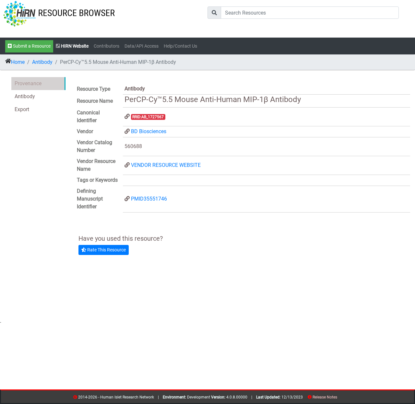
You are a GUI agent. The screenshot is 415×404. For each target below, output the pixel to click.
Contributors (106, 46)
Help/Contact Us (180, 46)
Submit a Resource (31, 46)
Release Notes (325, 397)
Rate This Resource (106, 249)
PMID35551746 (149, 199)
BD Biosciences (148, 131)
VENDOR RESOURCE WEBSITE (166, 165)
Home (18, 62)
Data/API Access (141, 46)
